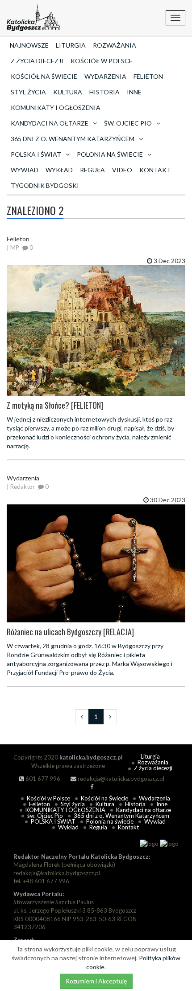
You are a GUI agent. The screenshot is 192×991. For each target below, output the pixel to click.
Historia (104, 92)
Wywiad (24, 170)
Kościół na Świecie (44, 76)
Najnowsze (29, 45)
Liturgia (71, 45)
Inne (134, 92)
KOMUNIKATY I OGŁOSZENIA (55, 107)
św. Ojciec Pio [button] (128, 123)
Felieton (148, 76)
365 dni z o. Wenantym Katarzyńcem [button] (72, 138)
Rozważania (114, 45)
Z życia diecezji (37, 61)
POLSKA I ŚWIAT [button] (36, 154)
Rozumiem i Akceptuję (96, 981)
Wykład (59, 170)
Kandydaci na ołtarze (143, 809)
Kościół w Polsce (102, 61)
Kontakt (155, 170)
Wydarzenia (105, 76)
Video (122, 170)
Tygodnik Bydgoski (45, 185)
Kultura (67, 92)
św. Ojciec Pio (45, 815)
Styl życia (28, 92)
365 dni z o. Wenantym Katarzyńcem (121, 815)
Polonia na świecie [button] (110, 154)
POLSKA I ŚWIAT (53, 821)
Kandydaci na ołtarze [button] (49, 123)
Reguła (92, 170)
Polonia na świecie (110, 821)
